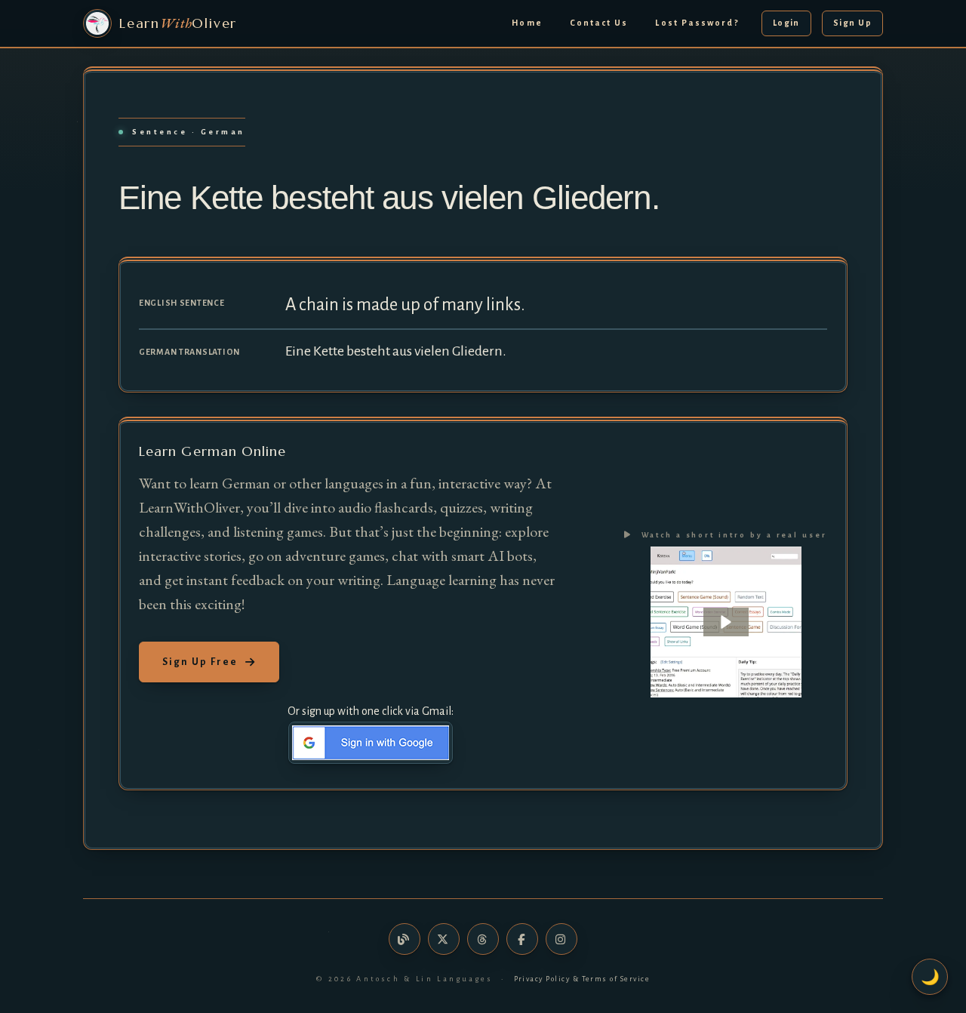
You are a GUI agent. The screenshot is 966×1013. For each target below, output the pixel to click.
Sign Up (852, 22)
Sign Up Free (200, 662)
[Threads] (483, 939)
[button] (726, 622)
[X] (444, 939)
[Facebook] (522, 939)
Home (527, 22)
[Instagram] (561, 939)
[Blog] (404, 939)
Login (786, 22)
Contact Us (599, 22)
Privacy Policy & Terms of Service (582, 979)
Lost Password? (696, 22)
